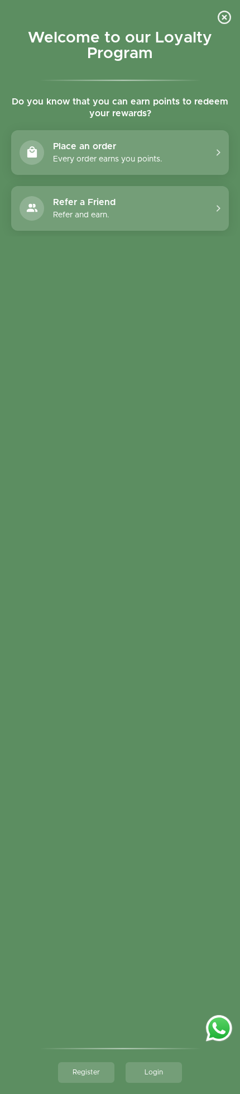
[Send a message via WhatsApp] (219, 1028)
